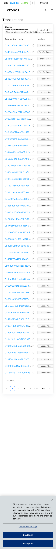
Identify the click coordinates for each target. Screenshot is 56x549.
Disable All (28, 535)
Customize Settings (28, 526)
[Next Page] (49, 388)
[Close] (52, 500)
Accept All (28, 543)
